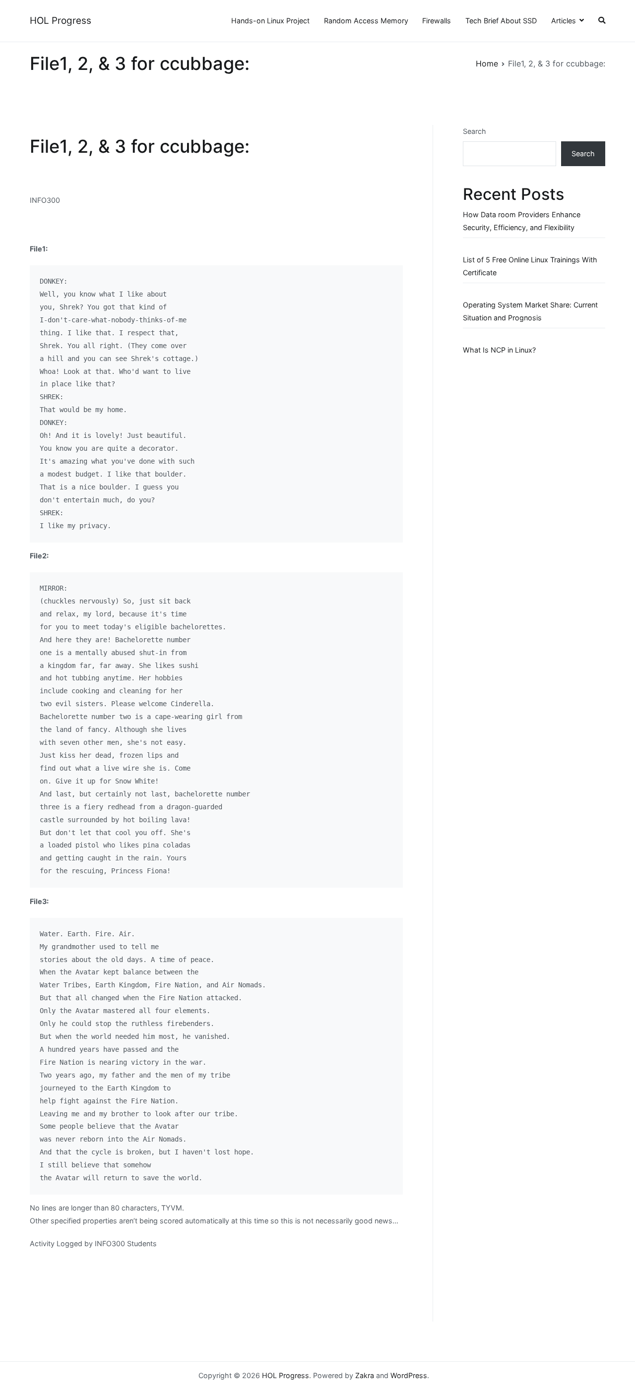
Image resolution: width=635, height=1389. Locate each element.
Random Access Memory (366, 20)
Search (474, 131)
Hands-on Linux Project (270, 20)
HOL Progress (60, 20)
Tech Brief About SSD (501, 20)
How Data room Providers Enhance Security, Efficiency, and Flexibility (521, 221)
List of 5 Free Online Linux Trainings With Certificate (530, 266)
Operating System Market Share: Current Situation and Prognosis (530, 311)
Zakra (364, 1375)
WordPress (408, 1375)
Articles (563, 20)
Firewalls (436, 20)
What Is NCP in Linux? (499, 350)
